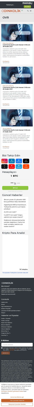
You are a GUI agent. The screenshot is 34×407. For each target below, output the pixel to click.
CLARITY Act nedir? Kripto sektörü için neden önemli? (13, 216)
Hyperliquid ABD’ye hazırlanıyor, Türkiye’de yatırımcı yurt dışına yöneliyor (15, 207)
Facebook (19, 161)
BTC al (15, 188)
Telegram (18, 167)
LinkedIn (12, 161)
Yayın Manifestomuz (6, 306)
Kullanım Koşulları (6, 308)
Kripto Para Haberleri (6, 322)
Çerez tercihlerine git (17, 397)
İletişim (3, 312)
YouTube (12, 167)
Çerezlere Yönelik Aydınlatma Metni (10, 310)
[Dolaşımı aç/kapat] (31, 10)
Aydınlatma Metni (14, 349)
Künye (3, 304)
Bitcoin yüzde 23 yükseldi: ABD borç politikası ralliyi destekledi (15, 201)
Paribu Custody (5, 320)
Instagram (4, 161)
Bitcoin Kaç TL (5, 331)
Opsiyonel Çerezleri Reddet (17, 404)
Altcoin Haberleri (5, 329)
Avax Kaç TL (4, 335)
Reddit (26, 167)
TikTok (26, 161)
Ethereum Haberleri (6, 327)
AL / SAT (27, 6)
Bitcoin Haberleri (5, 324)
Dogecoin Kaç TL (5, 333)
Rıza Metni (11, 350)
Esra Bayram (6, 61)
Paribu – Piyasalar (5, 318)
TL (15, 183)
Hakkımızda (4, 302)
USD (18, 183)
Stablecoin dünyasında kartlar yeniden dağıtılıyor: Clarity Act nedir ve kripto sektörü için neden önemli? (14, 223)
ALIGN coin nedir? (10, 212)
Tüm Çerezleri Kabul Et (17, 400)
